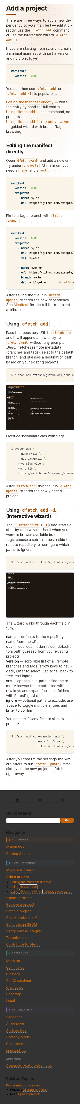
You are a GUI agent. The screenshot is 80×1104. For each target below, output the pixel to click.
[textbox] (20, 427)
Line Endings (16, 1050)
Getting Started (18, 854)
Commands (15, 967)
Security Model (18, 1037)
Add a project (17, 877)
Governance (15, 1044)
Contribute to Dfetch (23, 944)
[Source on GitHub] (62, 800)
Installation (15, 847)
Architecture (16, 1030)
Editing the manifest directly (30, 882)
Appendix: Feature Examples (29, 1065)
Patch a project (18, 911)
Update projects (19, 898)
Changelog (14, 987)
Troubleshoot (17, 938)
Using (23, 887)
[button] (10, 427)
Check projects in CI (22, 918)
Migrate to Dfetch (20, 870)
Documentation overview (23, 1085)
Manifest (13, 961)
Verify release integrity (24, 931)
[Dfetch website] (40, 800)
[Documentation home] (17, 800)
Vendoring (14, 1017)
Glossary (13, 974)
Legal (10, 1001)
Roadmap (13, 994)
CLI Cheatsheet (18, 981)
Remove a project (20, 904)
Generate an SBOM (21, 924)
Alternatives (15, 1024)
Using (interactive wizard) (41, 891)
